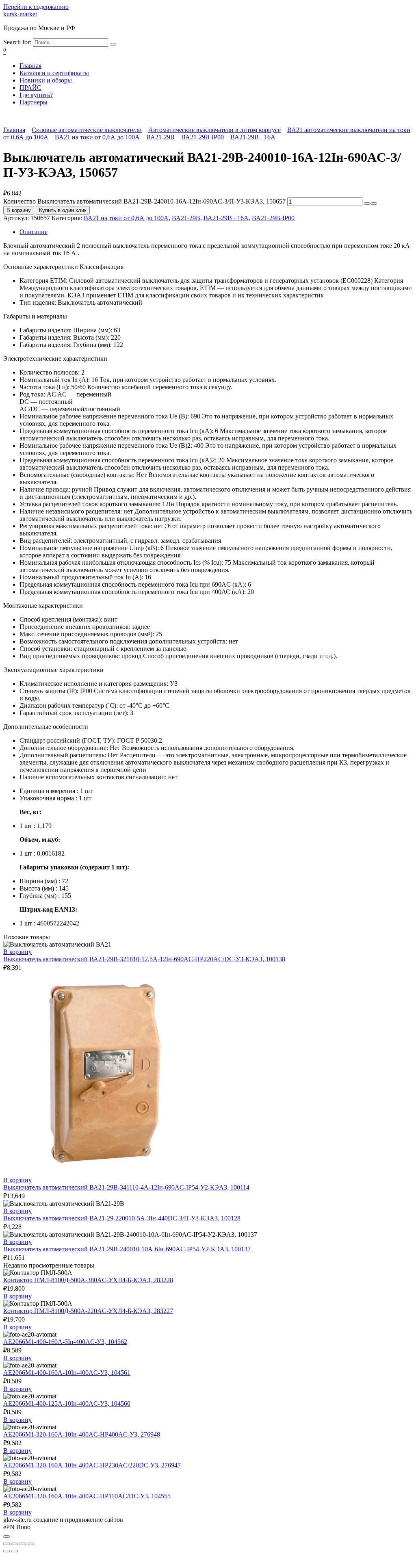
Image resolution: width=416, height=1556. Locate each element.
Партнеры (34, 102)
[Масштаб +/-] (31, 1544)
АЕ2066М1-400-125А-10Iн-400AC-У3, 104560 (66, 1403)
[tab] (216, 232)
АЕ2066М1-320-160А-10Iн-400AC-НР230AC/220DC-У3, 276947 (92, 1465)
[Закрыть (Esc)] (6, 1544)
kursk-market (20, 14)
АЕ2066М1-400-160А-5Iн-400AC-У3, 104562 (65, 1341)
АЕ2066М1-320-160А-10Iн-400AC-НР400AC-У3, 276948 (81, 1434)
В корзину (18, 210)
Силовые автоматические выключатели (87, 129)
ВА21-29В (160, 137)
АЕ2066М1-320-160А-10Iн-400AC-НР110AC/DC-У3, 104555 (87, 1496)
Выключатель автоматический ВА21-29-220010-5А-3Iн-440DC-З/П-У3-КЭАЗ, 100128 (121, 1218)
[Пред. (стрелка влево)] (6, 1551)
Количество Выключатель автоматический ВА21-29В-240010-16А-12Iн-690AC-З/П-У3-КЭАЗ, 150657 (144, 201)
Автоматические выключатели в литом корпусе (214, 129)
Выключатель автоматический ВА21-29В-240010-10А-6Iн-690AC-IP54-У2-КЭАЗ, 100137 (127, 1249)
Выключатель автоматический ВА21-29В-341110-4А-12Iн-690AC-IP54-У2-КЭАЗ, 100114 (126, 1187)
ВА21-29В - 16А (252, 137)
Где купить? (36, 94)
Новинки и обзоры (46, 80)
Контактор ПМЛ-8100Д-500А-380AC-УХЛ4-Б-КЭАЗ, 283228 (88, 1279)
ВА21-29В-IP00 (202, 137)
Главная (30, 65)
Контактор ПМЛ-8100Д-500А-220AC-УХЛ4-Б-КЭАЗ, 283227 (88, 1310)
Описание (34, 231)
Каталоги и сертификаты (54, 72)
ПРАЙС (30, 87)
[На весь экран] (23, 1544)
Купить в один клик (63, 210)
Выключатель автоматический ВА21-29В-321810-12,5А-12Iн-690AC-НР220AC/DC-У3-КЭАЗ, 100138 (144, 959)
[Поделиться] (14, 1544)
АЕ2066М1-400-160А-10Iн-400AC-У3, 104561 (66, 1372)
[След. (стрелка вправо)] (14, 1551)
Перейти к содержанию (36, 6)
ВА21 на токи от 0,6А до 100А (97, 137)
